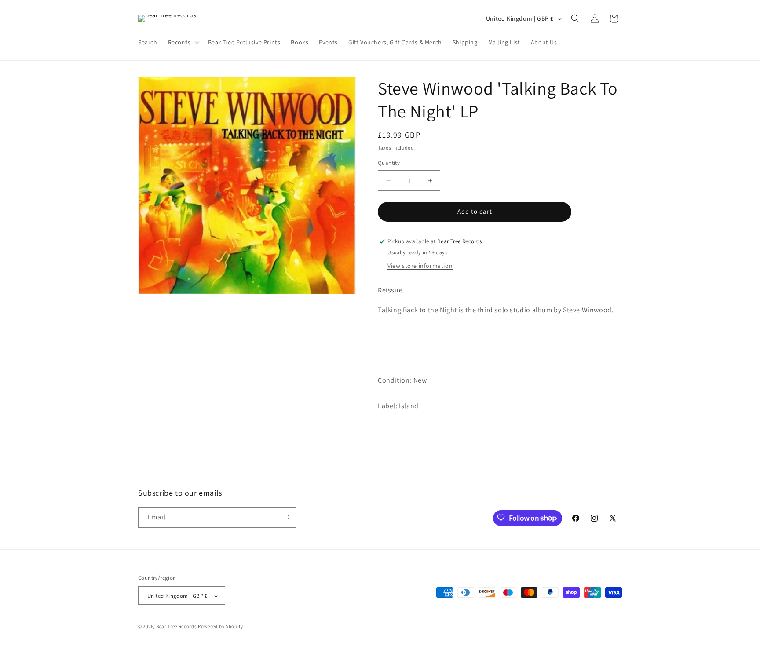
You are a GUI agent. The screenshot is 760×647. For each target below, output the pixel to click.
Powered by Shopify (220, 627)
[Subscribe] (286, 517)
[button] (183, 42)
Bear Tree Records (176, 627)
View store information (420, 266)
